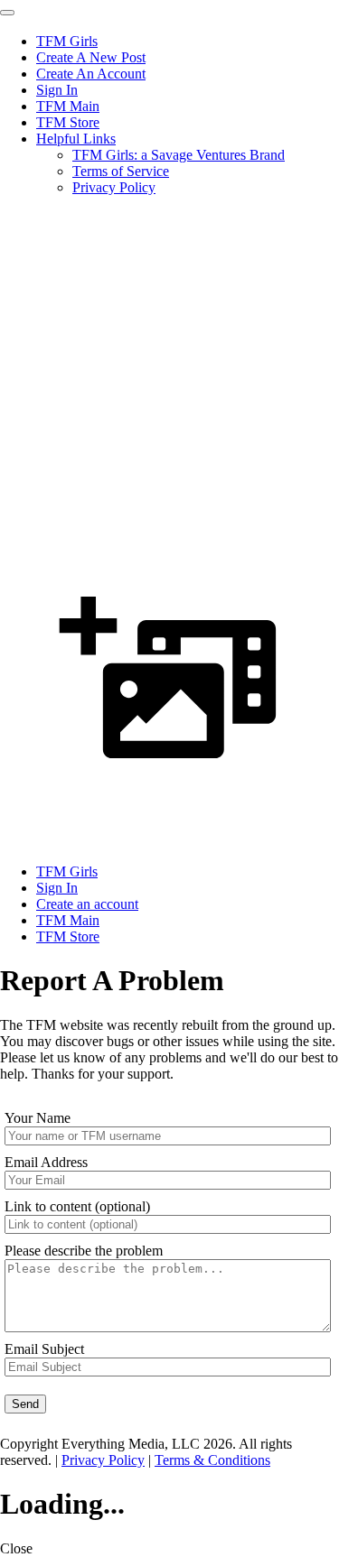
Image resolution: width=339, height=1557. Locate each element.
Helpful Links (76, 138)
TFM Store (67, 122)
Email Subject (44, 1349)
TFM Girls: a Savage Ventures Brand (178, 154)
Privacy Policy (113, 187)
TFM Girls (67, 41)
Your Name (38, 1118)
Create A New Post (91, 57)
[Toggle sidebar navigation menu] (7, 12)
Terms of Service (120, 171)
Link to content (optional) (77, 1206)
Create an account (87, 904)
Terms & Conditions (212, 1460)
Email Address (46, 1162)
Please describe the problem (84, 1250)
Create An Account (91, 73)
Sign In (57, 89)
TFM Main (67, 106)
